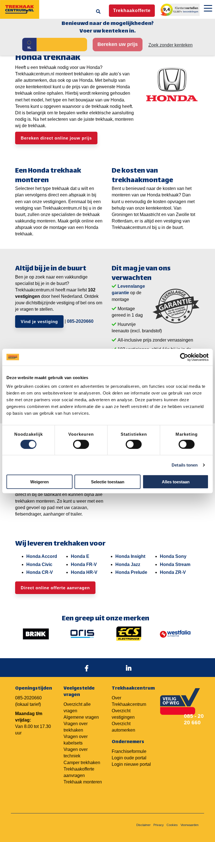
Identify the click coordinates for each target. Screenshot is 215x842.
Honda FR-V (84, 564)
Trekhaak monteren (83, 782)
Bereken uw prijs (117, 44)
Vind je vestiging (39, 321)
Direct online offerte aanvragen (55, 587)
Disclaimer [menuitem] (143, 825)
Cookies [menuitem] (172, 825)
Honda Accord (41, 556)
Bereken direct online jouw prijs (56, 138)
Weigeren (39, 481)
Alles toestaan (176, 481)
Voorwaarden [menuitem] (189, 825)
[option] (36, 633)
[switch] (81, 444)
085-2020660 (80, 321)
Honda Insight (130, 556)
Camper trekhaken (82, 762)
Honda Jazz (127, 564)
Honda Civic (39, 564)
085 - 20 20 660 (194, 719)
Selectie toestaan (107, 481)
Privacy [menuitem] (158, 825)
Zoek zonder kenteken (170, 45)
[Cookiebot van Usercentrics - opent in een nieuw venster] (184, 357)
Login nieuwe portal (131, 764)
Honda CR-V (39, 572)
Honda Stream (175, 564)
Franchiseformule (129, 751)
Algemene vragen (81, 717)
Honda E (80, 556)
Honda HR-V (84, 572)
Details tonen (185, 464)
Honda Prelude (131, 572)
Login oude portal (129, 757)
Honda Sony (173, 556)
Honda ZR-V (173, 572)
